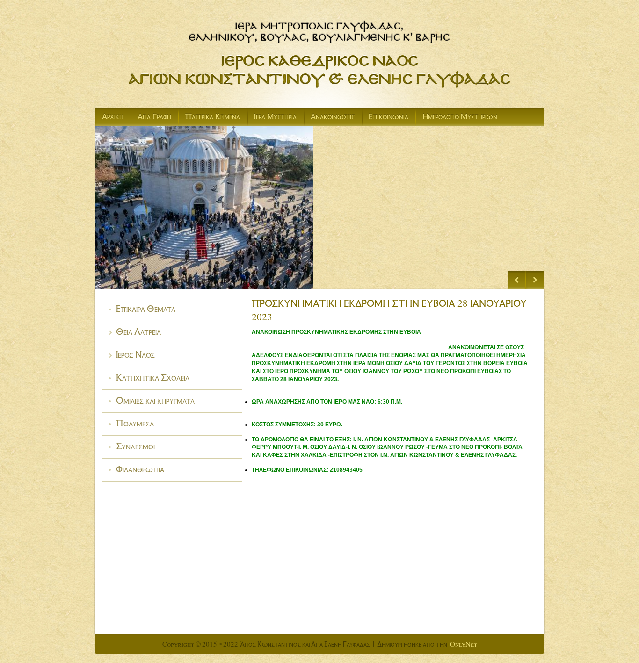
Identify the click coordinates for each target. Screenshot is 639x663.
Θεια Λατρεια (138, 333)
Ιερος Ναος (135, 356)
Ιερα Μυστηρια (275, 118)
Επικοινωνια (388, 118)
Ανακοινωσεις (333, 118)
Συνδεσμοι (135, 448)
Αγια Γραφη (154, 118)
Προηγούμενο (517, 280)
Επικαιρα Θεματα (145, 310)
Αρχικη (112, 118)
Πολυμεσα (135, 425)
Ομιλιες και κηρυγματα (155, 402)
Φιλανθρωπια (140, 471)
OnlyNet (463, 645)
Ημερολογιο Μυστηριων (459, 118)
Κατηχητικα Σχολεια (152, 379)
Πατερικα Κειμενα (212, 118)
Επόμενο (535, 280)
